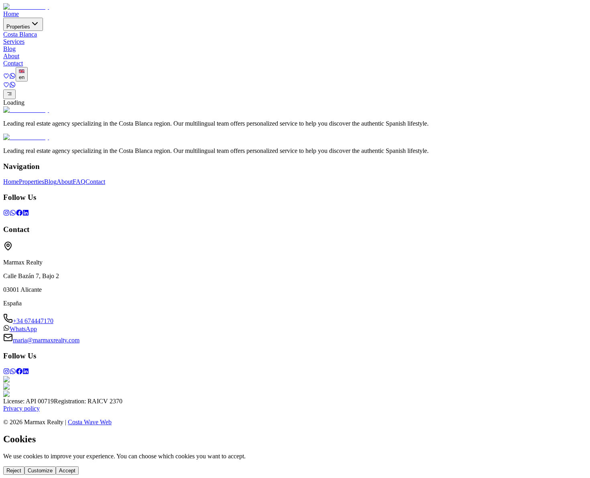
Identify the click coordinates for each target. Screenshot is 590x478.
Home (11, 13)
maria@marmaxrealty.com (46, 340)
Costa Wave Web (90, 422)
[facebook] (19, 213)
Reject (13, 471)
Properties (18, 27)
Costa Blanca (20, 34)
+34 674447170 (33, 320)
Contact (13, 63)
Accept (67, 471)
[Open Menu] (9, 94)
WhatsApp (23, 328)
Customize (40, 471)
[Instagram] (6, 213)
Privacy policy (21, 408)
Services (13, 41)
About (11, 56)
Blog (9, 48)
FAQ (79, 181)
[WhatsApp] (13, 213)
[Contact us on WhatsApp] (12, 76)
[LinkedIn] (25, 213)
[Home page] (26, 6)
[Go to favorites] (6, 76)
